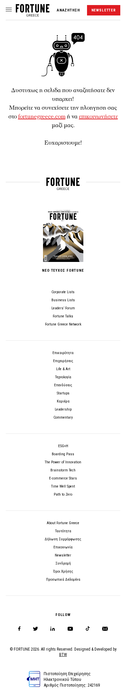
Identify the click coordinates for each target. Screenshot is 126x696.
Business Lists (63, 300)
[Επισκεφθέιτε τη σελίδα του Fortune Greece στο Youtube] (70, 630)
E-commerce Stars (63, 478)
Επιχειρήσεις (63, 361)
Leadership (63, 409)
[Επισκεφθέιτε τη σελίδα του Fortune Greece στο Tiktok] (88, 629)
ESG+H (63, 446)
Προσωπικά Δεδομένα (63, 579)
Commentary (63, 417)
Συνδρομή (63, 563)
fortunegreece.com (42, 116)
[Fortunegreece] (32, 14)
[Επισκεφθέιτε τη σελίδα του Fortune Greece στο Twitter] (35, 629)
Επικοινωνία (63, 547)
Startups (63, 393)
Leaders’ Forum (63, 308)
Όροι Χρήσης (63, 571)
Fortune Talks (63, 316)
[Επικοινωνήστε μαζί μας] (105, 629)
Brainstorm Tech (63, 470)
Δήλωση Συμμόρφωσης (63, 539)
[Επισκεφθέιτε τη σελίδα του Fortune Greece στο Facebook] (19, 629)
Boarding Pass (63, 454)
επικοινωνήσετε (98, 116)
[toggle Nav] (9, 10)
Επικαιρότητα (63, 353)
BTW (63, 654)
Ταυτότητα (63, 531)
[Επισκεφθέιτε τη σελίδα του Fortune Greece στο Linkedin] (52, 629)
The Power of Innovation (63, 462)
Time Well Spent (63, 486)
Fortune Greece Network (63, 324)
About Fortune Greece (63, 523)
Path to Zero (63, 494)
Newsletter (63, 555)
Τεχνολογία (63, 377)
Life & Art (63, 369)
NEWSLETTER (103, 10)
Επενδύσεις (63, 385)
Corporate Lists (63, 292)
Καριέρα (63, 401)
